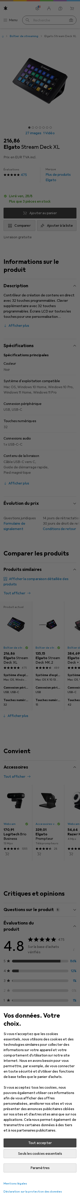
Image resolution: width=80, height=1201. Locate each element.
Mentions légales (15, 1183)
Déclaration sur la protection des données (33, 1191)
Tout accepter (40, 1143)
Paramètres (40, 1168)
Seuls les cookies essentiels (40, 1153)
